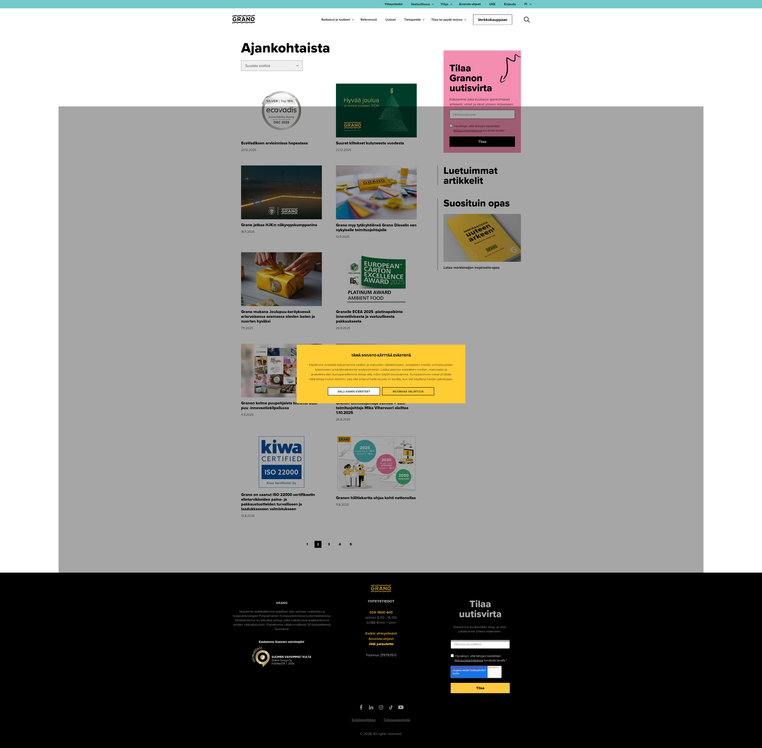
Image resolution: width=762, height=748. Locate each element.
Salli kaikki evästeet (354, 391)
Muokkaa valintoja (408, 391)
